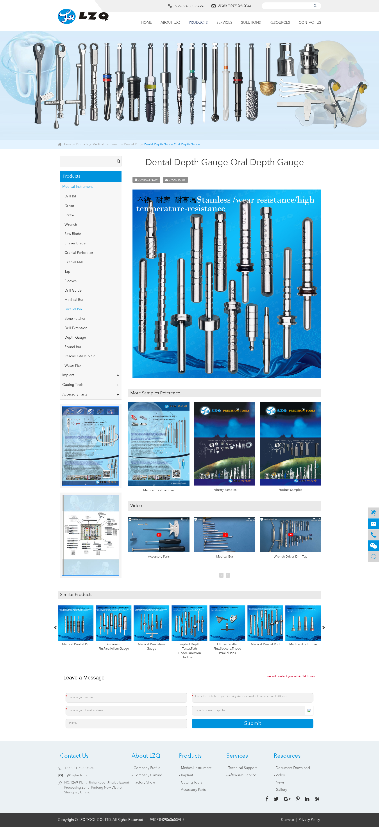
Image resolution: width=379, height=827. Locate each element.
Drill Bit (70, 196)
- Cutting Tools (190, 782)
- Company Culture (147, 775)
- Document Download (292, 768)
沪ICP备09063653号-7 (167, 820)
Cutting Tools (72, 385)
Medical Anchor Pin (265, 644)
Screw (69, 215)
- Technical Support (241, 768)
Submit (252, 723)
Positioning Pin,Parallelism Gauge (76, 646)
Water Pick (72, 366)
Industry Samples (224, 489)
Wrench (70, 225)
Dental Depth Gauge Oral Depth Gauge (172, 144)
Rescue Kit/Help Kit (79, 356)
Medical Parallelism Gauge (113, 646)
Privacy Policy (309, 820)
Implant (68, 375)
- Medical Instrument (195, 768)
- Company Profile (146, 768)
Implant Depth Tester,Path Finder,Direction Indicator (151, 651)
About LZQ (170, 23)
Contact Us (310, 23)
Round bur (72, 347)
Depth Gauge (75, 337)
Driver (69, 206)
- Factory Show (143, 782)
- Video (279, 775)
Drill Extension (75, 328)
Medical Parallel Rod (227, 644)
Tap (67, 272)
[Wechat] (373, 545)
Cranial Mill (73, 262)
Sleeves (70, 281)
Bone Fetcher (75, 319)
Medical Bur (74, 300)
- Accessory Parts (192, 790)
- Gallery (280, 790)
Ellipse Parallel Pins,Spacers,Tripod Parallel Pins (189, 649)
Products (198, 23)
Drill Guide (73, 291)
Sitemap (287, 820)
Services (224, 23)
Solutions (251, 23)
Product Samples (290, 489)
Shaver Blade (75, 243)
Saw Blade (72, 234)
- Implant (186, 775)
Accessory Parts (74, 394)
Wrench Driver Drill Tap (290, 556)
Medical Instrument (106, 144)
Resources (280, 23)
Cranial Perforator (78, 253)
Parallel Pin (131, 144)
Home (146, 23)
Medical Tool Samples (158, 490)
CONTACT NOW (147, 180)
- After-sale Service (241, 775)
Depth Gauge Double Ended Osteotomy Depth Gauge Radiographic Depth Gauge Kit (303, 651)
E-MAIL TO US (177, 180)
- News (279, 782)
